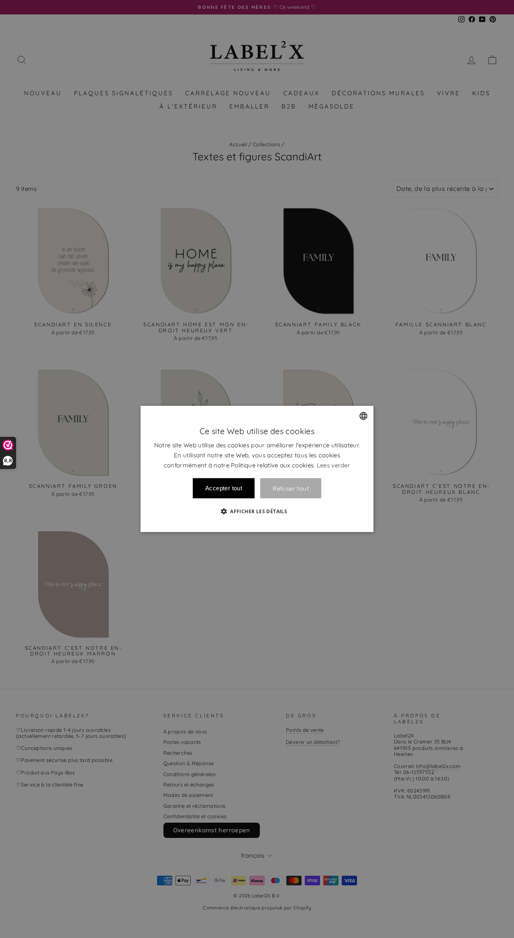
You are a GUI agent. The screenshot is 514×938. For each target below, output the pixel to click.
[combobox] (363, 416)
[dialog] (257, 469)
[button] (257, 511)
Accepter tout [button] (223, 488)
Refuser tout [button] (291, 488)
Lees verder (333, 465)
